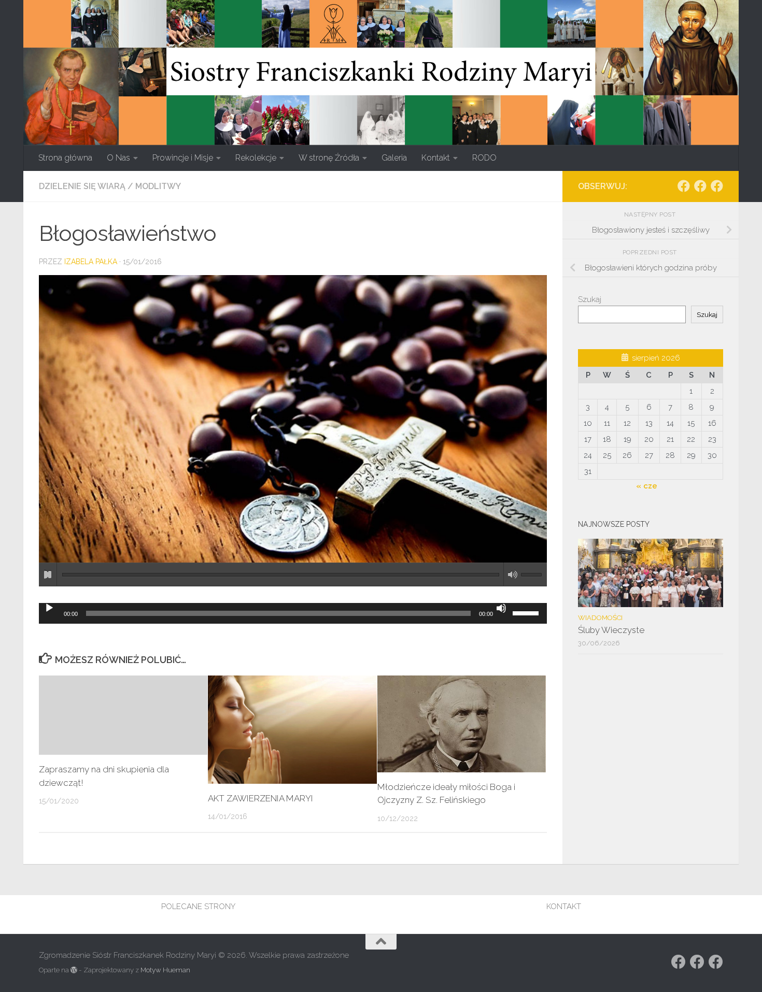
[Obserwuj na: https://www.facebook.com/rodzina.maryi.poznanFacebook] (700, 186)
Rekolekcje (255, 158)
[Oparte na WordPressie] (73, 970)
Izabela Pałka (90, 261)
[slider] (527, 612)
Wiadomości (600, 618)
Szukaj (589, 299)
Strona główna (65, 158)
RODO (484, 158)
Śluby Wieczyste (611, 630)
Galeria (394, 158)
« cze (646, 486)
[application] (293, 613)
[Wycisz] (501, 608)
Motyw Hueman (165, 970)
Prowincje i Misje (182, 158)
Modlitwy (158, 186)
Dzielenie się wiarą (82, 186)
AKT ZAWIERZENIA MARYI (260, 798)
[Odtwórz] (49, 608)
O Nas (118, 158)
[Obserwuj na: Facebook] (684, 186)
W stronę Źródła (329, 158)
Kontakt (435, 158)
